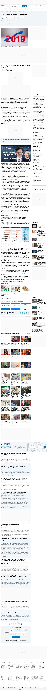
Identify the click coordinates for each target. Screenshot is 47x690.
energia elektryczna (9, 301)
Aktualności (11, 11)
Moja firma (7, 11)
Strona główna (3, 11)
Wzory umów (40, 679)
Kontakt (33, 687)
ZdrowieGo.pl (41, 676)
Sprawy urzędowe (18, 667)
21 (40, 189)
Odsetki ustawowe (33, 680)
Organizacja (2, 676)
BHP (9, 668)
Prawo (2, 448)
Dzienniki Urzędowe (19, 678)
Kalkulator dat (25, 676)
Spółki (13, 446)
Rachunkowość (3, 665)
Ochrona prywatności (7, 687)
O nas (2, 687)
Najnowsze (39, 96)
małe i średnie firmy (5, 223)
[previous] (9, 624)
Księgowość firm (3, 662)
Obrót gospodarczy (3, 666)
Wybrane (43, 96)
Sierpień (42, 187)
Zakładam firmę (8, 446)
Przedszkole (10, 676)
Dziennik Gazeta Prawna (8, 23)
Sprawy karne (18, 665)
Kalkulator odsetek (26, 679)
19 (37, 189)
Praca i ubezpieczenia (20, 447)
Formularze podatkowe (42, 680)
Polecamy (34, 297)
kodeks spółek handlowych (10, 195)
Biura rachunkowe (34, 662)
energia (15, 301)
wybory (20, 202)
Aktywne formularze (39, 154)
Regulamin (24, 687)
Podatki (5, 448)
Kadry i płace (2, 680)
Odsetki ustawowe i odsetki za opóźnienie (38, 165)
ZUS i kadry (2, 667)
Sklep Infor (17, 669)
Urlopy (9, 667)
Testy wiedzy (10, 684)
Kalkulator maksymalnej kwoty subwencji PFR (38, 148)
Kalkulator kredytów (36, 143)
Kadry (9, 662)
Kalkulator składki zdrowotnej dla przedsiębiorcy (38, 135)
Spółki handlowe (36, 156)
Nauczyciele (10, 678)
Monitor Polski (18, 677)
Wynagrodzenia (10, 665)
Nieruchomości (41, 662)
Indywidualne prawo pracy (12, 664)
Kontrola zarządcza (36, 159)
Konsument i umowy (19, 666)
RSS (30, 687)
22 (42, 189)
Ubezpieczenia (10, 666)
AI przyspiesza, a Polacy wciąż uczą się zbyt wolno (39, 122)
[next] (21, 624)
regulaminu (15, 634)
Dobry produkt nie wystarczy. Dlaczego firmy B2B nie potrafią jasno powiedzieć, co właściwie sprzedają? (38, 104)
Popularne (35, 96)
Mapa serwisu (41, 687)
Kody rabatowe (41, 678)
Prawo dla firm (7, 215)
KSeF (1, 669)
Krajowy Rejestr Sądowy (37, 160)
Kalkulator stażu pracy (27, 680)
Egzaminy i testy (10, 679)
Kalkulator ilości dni (36, 150)
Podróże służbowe (33, 679)
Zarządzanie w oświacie (11, 680)
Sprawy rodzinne (18, 664)
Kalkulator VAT (35, 146)
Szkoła (9, 677)
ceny (2, 301)
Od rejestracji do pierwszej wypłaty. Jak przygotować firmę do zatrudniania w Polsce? (38, 112)
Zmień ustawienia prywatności (16, 687)
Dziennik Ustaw (18, 676)
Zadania (2, 678)
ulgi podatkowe (20, 177)
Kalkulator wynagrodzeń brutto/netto (39, 138)
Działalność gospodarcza (37, 155)
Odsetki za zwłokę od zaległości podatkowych (38, 167)
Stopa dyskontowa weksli (37, 180)
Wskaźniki (37, 162)
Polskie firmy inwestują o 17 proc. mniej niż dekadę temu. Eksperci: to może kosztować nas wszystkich (38, 117)
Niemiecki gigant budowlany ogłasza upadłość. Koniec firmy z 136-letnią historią (39, 125)
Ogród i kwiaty (41, 668)
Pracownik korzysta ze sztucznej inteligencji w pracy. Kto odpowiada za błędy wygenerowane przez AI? (38, 128)
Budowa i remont (41, 667)
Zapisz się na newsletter (26, 305)
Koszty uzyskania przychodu (38, 172)
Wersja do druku (6, 305)
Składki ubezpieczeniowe (34, 678)
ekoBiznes (14, 448)
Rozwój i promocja (3, 679)
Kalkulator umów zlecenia (37, 139)
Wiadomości (40, 664)
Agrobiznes (9, 448)
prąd (4, 301)
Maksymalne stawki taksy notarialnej (37, 178)
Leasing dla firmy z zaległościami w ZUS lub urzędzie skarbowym (38, 120)
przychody (4, 184)
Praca (17, 668)
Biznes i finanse (26, 664)
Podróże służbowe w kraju (37, 173)
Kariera (28, 687)
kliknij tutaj (20, 641)
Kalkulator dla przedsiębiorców (38, 136)
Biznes (16, 446)
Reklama (36, 687)
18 (35, 189)
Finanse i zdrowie (26, 669)
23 (44, 189)
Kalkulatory (37, 132)
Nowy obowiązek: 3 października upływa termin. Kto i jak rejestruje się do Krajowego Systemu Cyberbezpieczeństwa (39, 109)
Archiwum (40, 677)
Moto (24, 667)
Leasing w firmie (3, 447)
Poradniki (18, 448)
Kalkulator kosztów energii (37, 142)
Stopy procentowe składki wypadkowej (37, 170)
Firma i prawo (35, 222)
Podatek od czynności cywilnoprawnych (36, 176)
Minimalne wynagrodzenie (35, 677)
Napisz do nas (16, 305)
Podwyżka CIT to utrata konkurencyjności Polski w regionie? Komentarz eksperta (39, 99)
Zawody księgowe (3, 668)
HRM (9, 669)
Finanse (20, 446)
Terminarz (37, 187)
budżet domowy (20, 301)
